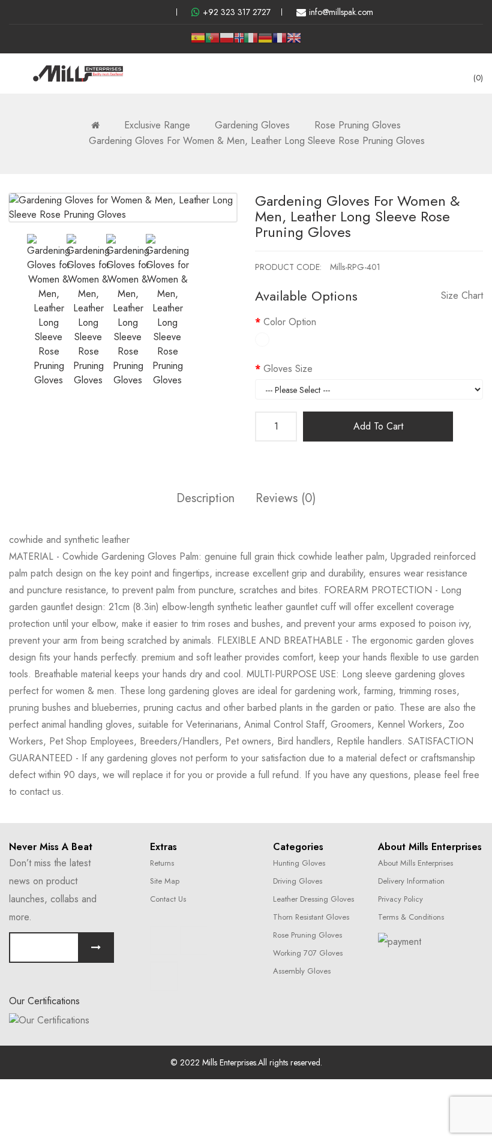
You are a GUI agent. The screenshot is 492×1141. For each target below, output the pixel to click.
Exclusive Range (157, 125)
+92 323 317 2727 (237, 12)
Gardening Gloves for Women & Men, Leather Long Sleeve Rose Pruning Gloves (257, 141)
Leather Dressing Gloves (313, 899)
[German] (265, 42)
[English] (294, 42)
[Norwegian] (239, 40)
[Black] (262, 340)
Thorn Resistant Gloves (311, 917)
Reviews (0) (286, 498)
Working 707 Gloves (308, 953)
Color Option (289, 322)
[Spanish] (198, 42)
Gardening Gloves (252, 125)
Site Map (164, 881)
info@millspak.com (341, 12)
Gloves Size (288, 369)
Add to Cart (378, 426)
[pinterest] (162, 12)
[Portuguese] (212, 42)
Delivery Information (411, 881)
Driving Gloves (297, 881)
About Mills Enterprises (415, 863)
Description (205, 498)
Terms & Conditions (411, 917)
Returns (162, 863)
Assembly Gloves (302, 971)
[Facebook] (163, 941)
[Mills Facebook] (122, 12)
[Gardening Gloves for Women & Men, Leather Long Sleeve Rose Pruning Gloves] (48, 311)
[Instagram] (193, 941)
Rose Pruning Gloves (357, 125)
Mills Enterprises (229, 1062)
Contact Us (168, 899)
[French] (279, 42)
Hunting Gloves (299, 863)
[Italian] (251, 42)
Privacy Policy (400, 899)
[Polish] (227, 42)
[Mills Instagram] (142, 12)
